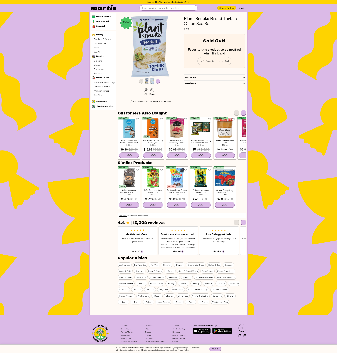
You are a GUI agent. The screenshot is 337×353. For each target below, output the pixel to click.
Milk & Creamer (126, 283)
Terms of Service (127, 332)
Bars (170, 271)
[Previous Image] (141, 81)
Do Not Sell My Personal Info (155, 341)
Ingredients (190, 83)
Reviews (148, 335)
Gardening (217, 296)
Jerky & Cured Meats (188, 271)
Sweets (97, 47)
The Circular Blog (220, 302)
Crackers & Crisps (102, 39)
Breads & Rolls (156, 283)
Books (178, 302)
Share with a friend (162, 101)
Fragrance (98, 69)
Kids (123, 302)
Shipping (148, 332)
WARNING (123, 216)
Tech (191, 302)
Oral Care (150, 289)
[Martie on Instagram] (245, 335)
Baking (171, 283)
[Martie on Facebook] (240, 335)
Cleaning (170, 296)
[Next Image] (158, 81)
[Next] (243, 113)
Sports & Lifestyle (200, 296)
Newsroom (176, 332)
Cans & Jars (207, 271)
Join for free (228, 8)
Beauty (196, 283)
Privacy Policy (126, 338)
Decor (157, 296)
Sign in (242, 8)
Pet (135, 302)
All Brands (203, 302)
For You (154, 265)
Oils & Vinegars (157, 277)
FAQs (147, 329)
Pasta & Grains (155, 271)
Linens (230, 296)
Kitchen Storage (101, 90)
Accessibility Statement (129, 341)
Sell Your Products (178, 335)
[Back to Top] (242, 328)
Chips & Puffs (125, 271)
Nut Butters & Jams (204, 277)
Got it (215, 349)
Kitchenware (143, 296)
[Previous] (236, 113)
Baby (183, 283)
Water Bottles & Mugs (104, 82)
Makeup (97, 65)
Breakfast (187, 277)
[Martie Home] (101, 8)
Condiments (141, 277)
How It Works (126, 329)
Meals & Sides (125, 277)
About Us (124, 326)
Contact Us (149, 338)
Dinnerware (183, 296)
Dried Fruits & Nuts (226, 277)
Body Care (123, 289)
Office (148, 302)
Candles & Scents (102, 86)
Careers (175, 341)
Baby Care (163, 289)
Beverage (139, 271)
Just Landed (124, 265)
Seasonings (173, 277)
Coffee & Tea (100, 43)
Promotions (149, 326)
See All (97, 52)
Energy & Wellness (225, 271)
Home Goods (177, 289)
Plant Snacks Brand (203, 18)
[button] (149, 46)
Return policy (125, 335)
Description (190, 77)
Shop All (166, 265)
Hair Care (137, 289)
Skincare (98, 60)
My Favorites (140, 265)
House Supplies (163, 302)
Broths (141, 283)
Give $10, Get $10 (178, 338)
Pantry (179, 265)
